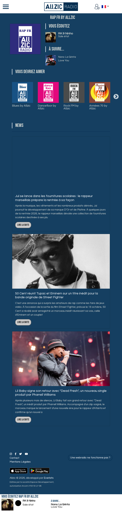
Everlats (49, 478)
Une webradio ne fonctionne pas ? (90, 457)
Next (116, 97)
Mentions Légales (20, 461)
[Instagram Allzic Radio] (11, 454)
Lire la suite (23, 224)
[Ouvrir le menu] (5, 6)
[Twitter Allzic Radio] (20, 454)
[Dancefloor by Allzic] (48, 92)
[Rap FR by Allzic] (25, 39)
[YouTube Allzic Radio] (26, 454)
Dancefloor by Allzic (47, 107)
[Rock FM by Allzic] (74, 92)
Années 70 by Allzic (98, 107)
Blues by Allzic (21, 105)
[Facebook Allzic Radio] (16, 454)
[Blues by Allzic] (22, 92)
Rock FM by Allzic (71, 107)
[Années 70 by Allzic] (99, 92)
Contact (14, 458)
